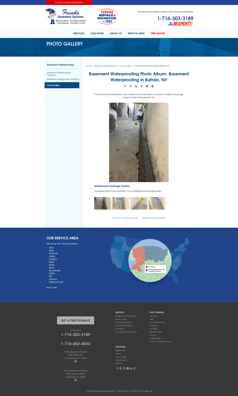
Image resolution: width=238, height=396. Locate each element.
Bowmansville (54, 270)
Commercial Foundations (126, 332)
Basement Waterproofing (60, 64)
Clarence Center (56, 281)
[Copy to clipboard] (152, 86)
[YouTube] (127, 368)
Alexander (53, 253)
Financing (154, 325)
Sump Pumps (120, 319)
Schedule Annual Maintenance (69, 2)
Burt (50, 276)
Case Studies (120, 360)
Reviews (118, 363)
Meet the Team (156, 332)
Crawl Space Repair (124, 325)
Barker (51, 261)
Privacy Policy (123, 391)
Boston (52, 267)
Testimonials (120, 350)
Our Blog (153, 328)
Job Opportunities (157, 322)
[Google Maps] (120, 368)
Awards (153, 335)
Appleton (53, 259)
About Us (153, 316)
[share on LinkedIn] (136, 86)
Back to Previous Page (126, 217)
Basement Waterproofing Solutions (63, 79)
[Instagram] (134, 368)
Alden (51, 250)
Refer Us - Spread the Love (161, 341)
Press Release (155, 338)
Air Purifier (119, 328)
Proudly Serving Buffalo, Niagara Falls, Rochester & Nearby (165, 11)
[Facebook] (117, 368)
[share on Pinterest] (142, 86)
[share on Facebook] (125, 86)
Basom (52, 264)
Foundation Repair (123, 322)
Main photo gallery (155, 217)
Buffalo (52, 273)
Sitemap (148, 391)
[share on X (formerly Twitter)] (131, 86)
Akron (51, 247)
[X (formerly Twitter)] (124, 368)
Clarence (53, 279)
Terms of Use (137, 391)
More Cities (51, 287)
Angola (52, 256)
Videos (118, 353)
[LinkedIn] (131, 368)
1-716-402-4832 (75, 343)
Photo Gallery (53, 85)
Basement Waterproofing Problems (59, 73)
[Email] (147, 86)
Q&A (152, 319)
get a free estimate (75, 320)
